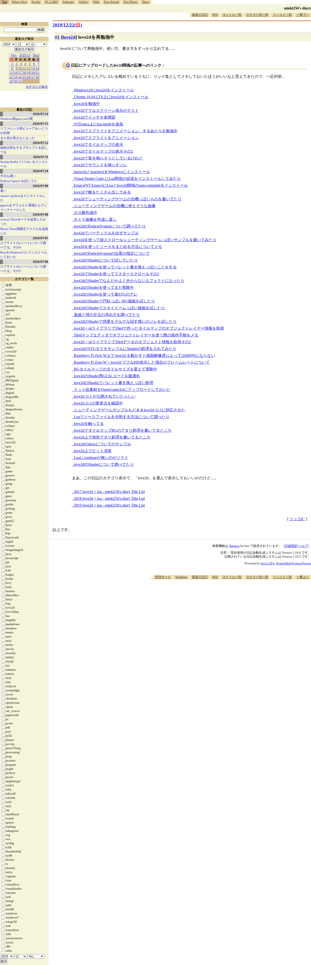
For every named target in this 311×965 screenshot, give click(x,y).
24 (20, 77)
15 (11, 72)
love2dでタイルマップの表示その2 (103, 151)
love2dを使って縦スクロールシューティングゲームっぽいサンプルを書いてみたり (145, 240)
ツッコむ (297, 519)
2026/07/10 (40, 171)
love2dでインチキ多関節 (94, 117)
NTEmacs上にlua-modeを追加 (98, 124)
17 (20, 72)
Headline (181, 577)
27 (33, 77)
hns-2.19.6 (268, 563)
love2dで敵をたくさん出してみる (102, 192)
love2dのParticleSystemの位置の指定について (112, 253)
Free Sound (111, 2)
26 (28, 77)
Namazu (234, 546)
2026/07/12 (40, 143)
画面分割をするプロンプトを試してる (24, 150)
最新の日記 (200, 15)
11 (24, 68)
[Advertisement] (222, 594)
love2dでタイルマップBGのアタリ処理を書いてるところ (123, 430)
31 (20, 81)
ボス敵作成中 (85, 213)
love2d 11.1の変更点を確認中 (98, 403)
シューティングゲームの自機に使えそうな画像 (115, 206)
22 (11, 77)
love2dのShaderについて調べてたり (104, 464)
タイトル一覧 (232, 15)
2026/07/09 (40, 186)
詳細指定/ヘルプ (296, 546)
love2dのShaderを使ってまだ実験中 (104, 287)
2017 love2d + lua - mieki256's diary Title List (109, 492)
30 (15, 81)
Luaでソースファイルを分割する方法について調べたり (121, 417)
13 (33, 68)
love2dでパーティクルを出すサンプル (106, 233)
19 (28, 72)
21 (37, 72)
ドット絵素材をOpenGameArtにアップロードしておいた (122, 389)
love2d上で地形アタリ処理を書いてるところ (112, 437)
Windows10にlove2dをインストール (104, 90)
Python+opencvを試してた (18, 181)
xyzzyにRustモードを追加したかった (23, 222)
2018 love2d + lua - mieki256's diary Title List (109, 498)
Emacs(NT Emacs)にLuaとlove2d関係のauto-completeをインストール (131, 185)
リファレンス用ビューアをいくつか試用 (24, 131)
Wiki (96, 2)
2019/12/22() (67, 24)
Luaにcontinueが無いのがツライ (101, 458)
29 (11, 81)
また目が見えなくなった (17, 138)
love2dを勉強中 (87, 104)
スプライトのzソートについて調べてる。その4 (23, 245)
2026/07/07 (40, 238)
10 (20, 68)
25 (24, 77)
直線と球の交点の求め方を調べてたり (107, 315)
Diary (145, 2)
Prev (14, 55)
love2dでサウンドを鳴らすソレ (100, 165)
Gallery (83, 2)
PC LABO (51, 2)
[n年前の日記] (97, 24)
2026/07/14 (40, 114)
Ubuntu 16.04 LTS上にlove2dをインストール (111, 97)
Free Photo (130, 2)
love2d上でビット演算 (93, 451)
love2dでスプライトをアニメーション (106, 138)
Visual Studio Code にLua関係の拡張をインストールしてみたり (127, 178)
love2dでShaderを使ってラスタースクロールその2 (116, 274)
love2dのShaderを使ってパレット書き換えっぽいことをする (125, 267)
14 (37, 68)
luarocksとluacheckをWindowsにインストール (112, 172)
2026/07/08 (40, 214)
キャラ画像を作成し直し (95, 219)
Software (68, 2)
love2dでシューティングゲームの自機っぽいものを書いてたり (127, 199)
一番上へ (302, 577)
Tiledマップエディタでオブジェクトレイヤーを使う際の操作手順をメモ (136, 335)
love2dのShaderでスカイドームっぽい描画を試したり (119, 308)
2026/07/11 (40, 157)
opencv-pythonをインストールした (23, 198)
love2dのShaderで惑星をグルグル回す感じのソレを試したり (125, 321)
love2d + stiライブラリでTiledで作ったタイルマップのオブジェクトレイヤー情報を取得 (149, 328)
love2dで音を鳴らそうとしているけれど (108, 158)
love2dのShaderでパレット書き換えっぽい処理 (113, 383)
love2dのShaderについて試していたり (106, 260)
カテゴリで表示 (37, 86)
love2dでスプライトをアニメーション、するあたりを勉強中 (126, 131)
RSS (215, 15)
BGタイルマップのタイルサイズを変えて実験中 (115, 369)
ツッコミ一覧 (282, 15)
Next (36, 55)
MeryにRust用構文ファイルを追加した (24, 231)
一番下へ (302, 15)
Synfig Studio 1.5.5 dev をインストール (24, 164)
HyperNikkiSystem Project (293, 563)
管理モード (163, 577)
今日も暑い (8, 176)
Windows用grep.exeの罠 (16, 119)
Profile (36, 2)
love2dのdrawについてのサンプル (102, 444)
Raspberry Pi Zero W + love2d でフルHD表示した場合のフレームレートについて (142, 362)
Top (4, 2)
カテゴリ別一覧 (257, 15)
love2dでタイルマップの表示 (98, 144)
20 (33, 72)
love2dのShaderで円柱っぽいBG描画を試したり (114, 301)
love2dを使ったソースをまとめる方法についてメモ (118, 247)
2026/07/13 (40, 123)
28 (37, 77)
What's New (19, 2)
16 (15, 72)
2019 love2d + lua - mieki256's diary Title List (109, 505)
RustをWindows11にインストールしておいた (23, 255)
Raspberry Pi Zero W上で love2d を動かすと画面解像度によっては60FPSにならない (144, 355)
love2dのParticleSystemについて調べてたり (110, 226)
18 (24, 72)
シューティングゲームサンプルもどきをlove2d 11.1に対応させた (129, 410)
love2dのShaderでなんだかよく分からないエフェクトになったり (129, 281)
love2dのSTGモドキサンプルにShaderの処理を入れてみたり (125, 349)
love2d (69, 37)
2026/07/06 (40, 261)
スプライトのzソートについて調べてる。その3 (23, 269)
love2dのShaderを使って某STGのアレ (106, 294)
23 (15, 77)
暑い (3, 191)
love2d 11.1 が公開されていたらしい (105, 396)
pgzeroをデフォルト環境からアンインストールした (23, 207)
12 (28, 68)
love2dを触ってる (89, 423)
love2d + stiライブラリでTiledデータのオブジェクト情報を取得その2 (132, 342)
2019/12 (24, 55)
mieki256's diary (297, 8)
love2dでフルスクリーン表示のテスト (106, 110)
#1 (57, 37)
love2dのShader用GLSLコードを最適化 (107, 376)
